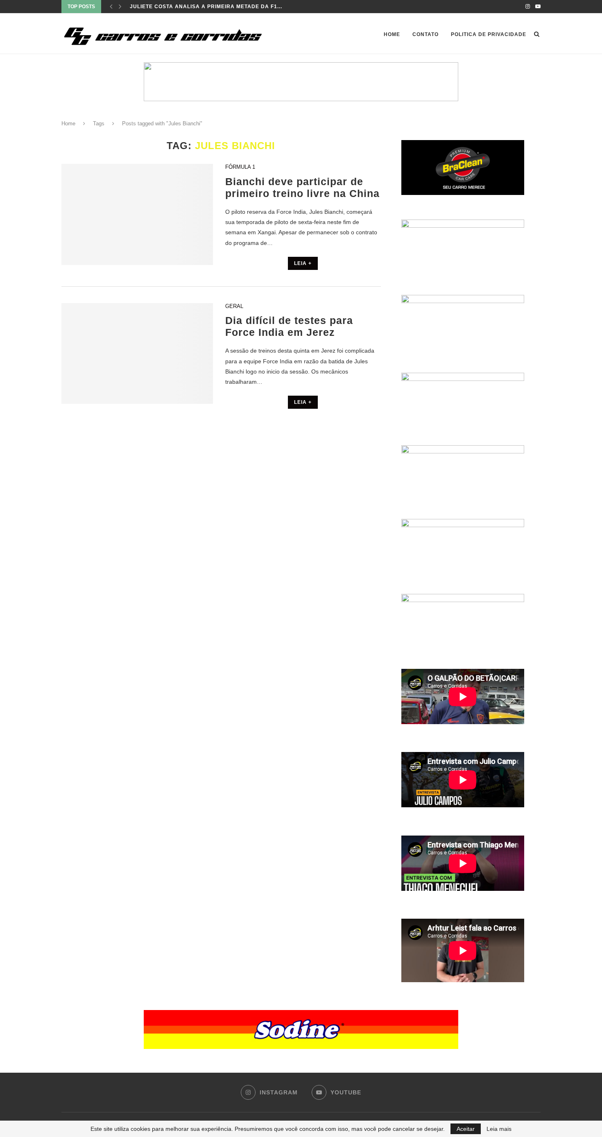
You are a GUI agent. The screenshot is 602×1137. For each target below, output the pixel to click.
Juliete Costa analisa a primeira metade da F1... (206, 6)
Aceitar (466, 1129)
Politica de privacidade (488, 34)
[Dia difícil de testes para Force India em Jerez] (137, 353)
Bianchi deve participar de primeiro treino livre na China (302, 187)
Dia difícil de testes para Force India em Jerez (289, 326)
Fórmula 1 (240, 167)
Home (392, 34)
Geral (234, 306)
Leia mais (499, 1129)
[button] (301, 81)
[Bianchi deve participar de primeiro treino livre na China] (137, 214)
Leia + (303, 263)
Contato (425, 34)
